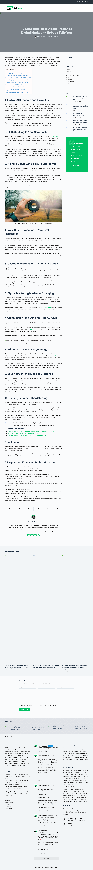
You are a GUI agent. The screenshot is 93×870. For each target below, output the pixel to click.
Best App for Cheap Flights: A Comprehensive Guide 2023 (59, 727)
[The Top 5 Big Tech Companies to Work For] (68, 115)
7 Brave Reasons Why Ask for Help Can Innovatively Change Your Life (27, 435)
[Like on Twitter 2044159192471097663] (45, 826)
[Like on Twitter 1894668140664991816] (45, 853)
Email (41, 687)
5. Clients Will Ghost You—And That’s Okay (17, 79)
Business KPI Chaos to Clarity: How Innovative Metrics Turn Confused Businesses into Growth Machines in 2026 (46, 667)
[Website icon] (33, 535)
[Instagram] (82, 1)
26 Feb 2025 (41, 832)
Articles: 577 (33, 537)
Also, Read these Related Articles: (20, 89)
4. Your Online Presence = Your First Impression (19, 77)
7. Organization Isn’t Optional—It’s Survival (17, 82)
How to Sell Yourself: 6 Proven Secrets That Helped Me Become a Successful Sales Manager (74, 667)
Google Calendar (32, 329)
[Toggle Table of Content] (29, 70)
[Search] (87, 1)
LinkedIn (35, 380)
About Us (26, 1)
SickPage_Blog (43, 755)
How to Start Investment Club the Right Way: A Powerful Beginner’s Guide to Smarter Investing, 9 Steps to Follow (17, 782)
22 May (40, 757)
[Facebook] (77, 1)
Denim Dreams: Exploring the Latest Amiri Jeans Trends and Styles (80, 106)
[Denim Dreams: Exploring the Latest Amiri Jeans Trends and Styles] (68, 106)
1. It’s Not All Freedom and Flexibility (15, 72)
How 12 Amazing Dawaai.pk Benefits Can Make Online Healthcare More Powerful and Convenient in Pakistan (17, 788)
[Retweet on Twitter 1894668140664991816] (42, 853)
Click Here (66, 763)
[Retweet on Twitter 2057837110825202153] (42, 811)
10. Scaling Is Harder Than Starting (16, 88)
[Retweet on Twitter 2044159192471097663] (42, 826)
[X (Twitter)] (79, 1)
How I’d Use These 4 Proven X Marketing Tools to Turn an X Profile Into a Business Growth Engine (16, 667)
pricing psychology (52, 355)
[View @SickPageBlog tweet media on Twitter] (40, 851)
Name (22, 687)
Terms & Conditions (17, 1)
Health (67, 77)
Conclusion (10, 90)
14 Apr (57, 815)
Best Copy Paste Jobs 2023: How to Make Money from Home (80, 98)
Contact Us (32, 1)
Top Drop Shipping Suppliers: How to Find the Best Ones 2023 (80, 129)
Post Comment (24, 709)
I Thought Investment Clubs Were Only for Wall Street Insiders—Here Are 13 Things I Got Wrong (17, 776)
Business (48, 7)
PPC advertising (53, 136)
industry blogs (47, 307)
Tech (43, 7)
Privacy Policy (8, 1)
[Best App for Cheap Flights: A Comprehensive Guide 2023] (68, 122)
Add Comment (24, 692)
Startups (62, 7)
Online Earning (76, 7)
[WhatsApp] (48, 509)
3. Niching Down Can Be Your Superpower (17, 75)
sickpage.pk (71, 825)
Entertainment (70, 73)
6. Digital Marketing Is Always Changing (17, 80)
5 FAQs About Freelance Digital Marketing (17, 92)
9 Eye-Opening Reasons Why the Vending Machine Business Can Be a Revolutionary (31, 431)
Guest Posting (39, 1)
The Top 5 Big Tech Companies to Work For (81, 727)
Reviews (39, 7)
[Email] (57, 509)
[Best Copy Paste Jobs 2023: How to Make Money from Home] (68, 98)
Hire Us (85, 8)
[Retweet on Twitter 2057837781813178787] (42, 781)
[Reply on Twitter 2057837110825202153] (39, 811)
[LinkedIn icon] (30, 535)
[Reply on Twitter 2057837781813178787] (39, 781)
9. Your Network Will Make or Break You (17, 86)
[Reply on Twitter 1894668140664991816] (39, 853)
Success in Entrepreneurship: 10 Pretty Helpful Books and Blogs (25, 433)
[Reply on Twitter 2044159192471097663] (39, 826)
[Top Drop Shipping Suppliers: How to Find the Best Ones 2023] (68, 129)
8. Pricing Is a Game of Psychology (15, 84)
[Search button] (87, 61)
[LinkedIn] (85, 1)
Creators (69, 7)
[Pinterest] (29, 509)
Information (55, 7)
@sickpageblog (51, 755)
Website (60, 687)
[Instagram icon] (39, 535)
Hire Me (65, 797)
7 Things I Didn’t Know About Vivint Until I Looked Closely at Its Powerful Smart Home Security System (17, 793)
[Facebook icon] (28, 535)
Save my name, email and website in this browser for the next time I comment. (39, 705)
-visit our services (75, 165)
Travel (67, 89)
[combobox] (76, 61)
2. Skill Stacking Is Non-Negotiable (15, 73)
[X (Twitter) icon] (36, 535)
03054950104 (82, 820)
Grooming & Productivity (72, 75)
